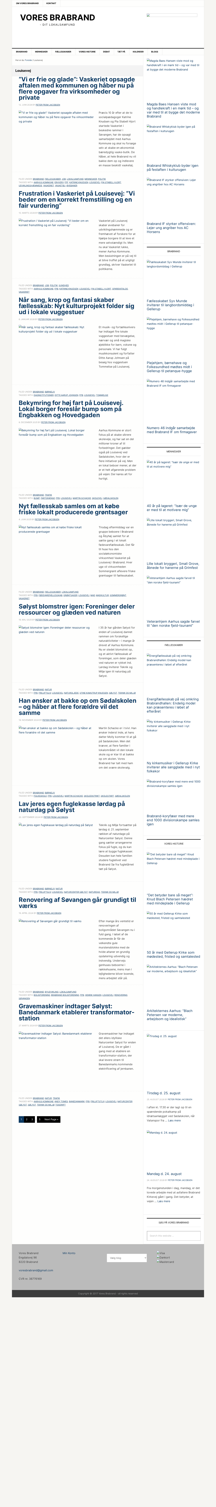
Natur (48, 689)
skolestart (107, 796)
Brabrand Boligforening (65, 995)
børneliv (50, 391)
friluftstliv (97, 1101)
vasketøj (60, 185)
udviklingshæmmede (30, 185)
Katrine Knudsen (78, 182)
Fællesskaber (53, 179)
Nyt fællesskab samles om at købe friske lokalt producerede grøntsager (73, 509)
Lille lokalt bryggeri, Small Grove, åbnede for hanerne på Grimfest (173, 566)
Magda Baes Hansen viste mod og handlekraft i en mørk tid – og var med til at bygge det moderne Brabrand (173, 110)
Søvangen (24, 998)
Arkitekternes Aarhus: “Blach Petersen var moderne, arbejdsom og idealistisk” (170, 1015)
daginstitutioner (44, 395)
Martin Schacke (82, 498)
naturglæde (71, 693)
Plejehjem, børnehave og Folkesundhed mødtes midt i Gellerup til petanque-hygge (169, 367)
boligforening (42, 995)
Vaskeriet (48, 185)
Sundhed (64, 285)
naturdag (94, 892)
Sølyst (113, 693)
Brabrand (38, 179)
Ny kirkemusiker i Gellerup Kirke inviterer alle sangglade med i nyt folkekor (173, 767)
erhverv (59, 182)
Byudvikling (52, 992)
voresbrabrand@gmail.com (36, 1270)
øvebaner (71, 185)
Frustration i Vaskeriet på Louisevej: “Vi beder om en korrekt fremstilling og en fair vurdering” (77, 199)
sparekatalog (120, 288)
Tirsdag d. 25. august (163, 1093)
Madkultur (102, 595)
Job (64, 179)
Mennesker (91, 179)
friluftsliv (45, 693)
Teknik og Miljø (127, 693)
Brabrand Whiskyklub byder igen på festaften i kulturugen (172, 168)
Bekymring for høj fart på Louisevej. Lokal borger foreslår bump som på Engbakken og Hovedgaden (71, 409)
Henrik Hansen (93, 995)
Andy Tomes (61, 1101)
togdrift (60, 1105)
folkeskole (40, 796)
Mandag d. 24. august (164, 1174)
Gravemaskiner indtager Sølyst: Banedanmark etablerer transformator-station (76, 1012)
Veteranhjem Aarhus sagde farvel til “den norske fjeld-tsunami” (173, 623)
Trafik (48, 495)
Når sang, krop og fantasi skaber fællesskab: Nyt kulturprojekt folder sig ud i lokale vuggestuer (76, 306)
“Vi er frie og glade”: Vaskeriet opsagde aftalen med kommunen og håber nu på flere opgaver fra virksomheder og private (77, 88)
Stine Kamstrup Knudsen (94, 693)
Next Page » (51, 1119)
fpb (56, 288)
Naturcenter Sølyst (76, 892)
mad (92, 595)
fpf (66, 182)
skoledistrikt (92, 796)
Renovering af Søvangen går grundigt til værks (77, 902)
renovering (120, 995)
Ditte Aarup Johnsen (66, 395)
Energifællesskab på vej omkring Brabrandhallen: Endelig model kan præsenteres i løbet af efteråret (173, 705)
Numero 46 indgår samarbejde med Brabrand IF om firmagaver (172, 430)
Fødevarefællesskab (50, 595)
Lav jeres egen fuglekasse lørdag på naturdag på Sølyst (72, 807)
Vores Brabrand (57, 17)
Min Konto (69, 1253)
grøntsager (70, 595)
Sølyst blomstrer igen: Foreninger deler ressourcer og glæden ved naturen (77, 609)
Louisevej (94, 182)
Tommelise (102, 395)
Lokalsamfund (75, 179)
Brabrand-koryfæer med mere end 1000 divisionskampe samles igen (173, 820)
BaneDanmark (77, 1101)
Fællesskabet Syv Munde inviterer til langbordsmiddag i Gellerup (170, 305)
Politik (102, 179)
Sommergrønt (118, 595)
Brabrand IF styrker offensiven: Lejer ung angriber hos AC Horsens (171, 228)
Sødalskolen (110, 498)
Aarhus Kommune (43, 182)
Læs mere (174, 1120)
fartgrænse (48, 498)
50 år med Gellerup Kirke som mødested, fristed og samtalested (173, 954)
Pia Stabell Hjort (111, 182)
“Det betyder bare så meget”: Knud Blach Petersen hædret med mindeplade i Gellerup (170, 899)
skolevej (97, 498)
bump (37, 498)
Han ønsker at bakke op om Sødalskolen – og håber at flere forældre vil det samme (77, 706)
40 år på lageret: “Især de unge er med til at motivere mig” (172, 508)
